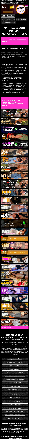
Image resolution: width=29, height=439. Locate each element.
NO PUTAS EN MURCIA (14, 408)
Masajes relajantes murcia (8, 22)
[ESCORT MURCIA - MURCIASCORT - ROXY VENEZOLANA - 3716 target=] (14, 290)
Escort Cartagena (21, 19)
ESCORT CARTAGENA (14, 404)
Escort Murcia (10, 16)
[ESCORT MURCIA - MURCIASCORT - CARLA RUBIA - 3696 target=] (14, 215)
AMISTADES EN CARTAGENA (14, 411)
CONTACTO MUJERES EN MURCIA (15, 376)
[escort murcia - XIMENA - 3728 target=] (14, 298)
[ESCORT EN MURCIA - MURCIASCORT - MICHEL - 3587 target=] (14, 322)
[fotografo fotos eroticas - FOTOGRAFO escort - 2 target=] (14, 184)
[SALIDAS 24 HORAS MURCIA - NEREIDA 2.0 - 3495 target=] (14, 223)
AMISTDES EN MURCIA (14, 418)
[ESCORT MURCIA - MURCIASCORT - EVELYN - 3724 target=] (14, 175)
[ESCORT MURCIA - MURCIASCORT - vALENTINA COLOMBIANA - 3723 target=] (14, 275)
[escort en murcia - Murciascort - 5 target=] (14, 129)
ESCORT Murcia (5, 0)
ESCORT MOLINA (15, 386)
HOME (3, 16)
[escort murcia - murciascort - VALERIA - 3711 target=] (14, 259)
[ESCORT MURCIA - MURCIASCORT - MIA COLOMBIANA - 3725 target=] (14, 200)
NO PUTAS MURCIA (14, 401)
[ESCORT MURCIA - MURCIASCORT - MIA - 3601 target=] (14, 160)
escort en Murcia (10, 349)
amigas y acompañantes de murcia (15, 372)
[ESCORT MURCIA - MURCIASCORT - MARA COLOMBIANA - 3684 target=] (14, 306)
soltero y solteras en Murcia (14, 359)
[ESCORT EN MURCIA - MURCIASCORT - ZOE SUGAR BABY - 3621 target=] (14, 152)
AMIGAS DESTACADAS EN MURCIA (15, 415)
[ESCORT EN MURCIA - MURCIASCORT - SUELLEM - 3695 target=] (14, 121)
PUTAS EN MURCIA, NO (15, 438)
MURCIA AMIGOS (14, 369)
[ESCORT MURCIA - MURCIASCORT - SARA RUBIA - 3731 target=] (14, 245)
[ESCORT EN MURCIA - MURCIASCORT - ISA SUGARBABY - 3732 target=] (14, 136)
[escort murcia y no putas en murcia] (8, 8)
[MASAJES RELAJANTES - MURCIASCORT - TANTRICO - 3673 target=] (14, 238)
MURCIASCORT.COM (14, 339)
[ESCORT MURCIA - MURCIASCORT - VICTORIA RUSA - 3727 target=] (14, 167)
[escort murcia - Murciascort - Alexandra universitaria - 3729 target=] (14, 267)
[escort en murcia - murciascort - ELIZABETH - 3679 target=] (14, 208)
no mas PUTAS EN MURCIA (14, 382)
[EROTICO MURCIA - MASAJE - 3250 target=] (14, 252)
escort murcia (24, 436)
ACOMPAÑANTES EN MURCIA (14, 337)
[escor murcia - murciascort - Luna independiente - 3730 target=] (14, 314)
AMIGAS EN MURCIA (15, 398)
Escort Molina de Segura (8, 19)
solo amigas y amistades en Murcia (14, 379)
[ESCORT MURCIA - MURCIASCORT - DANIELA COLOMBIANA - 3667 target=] (14, 192)
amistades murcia (11, 346)
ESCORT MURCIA (15, 365)
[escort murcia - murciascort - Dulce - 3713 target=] (14, 231)
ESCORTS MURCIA (14, 335)
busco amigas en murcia (14, 389)
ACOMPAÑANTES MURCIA (14, 362)
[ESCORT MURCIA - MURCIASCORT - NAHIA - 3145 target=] (14, 282)
